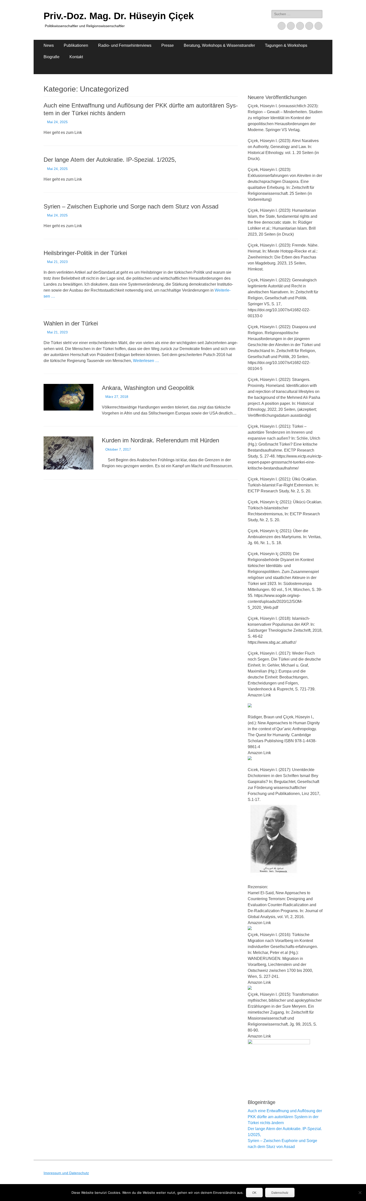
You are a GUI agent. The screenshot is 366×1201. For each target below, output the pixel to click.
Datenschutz (279, 1193)
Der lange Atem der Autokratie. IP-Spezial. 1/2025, (110, 159)
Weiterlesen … (146, 361)
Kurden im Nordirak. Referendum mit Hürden (160, 440)
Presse (167, 45)
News (49, 45)
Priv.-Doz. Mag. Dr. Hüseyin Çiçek (119, 16)
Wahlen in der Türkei (71, 323)
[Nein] (359, 1192)
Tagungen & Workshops (286, 45)
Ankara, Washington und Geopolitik (148, 387)
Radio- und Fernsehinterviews (124, 45)
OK (254, 1193)
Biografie (52, 57)
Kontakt (76, 57)
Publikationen (76, 45)
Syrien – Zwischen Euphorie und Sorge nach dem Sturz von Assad (131, 206)
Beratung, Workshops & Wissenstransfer (219, 45)
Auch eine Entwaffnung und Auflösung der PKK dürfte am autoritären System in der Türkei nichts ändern (285, 1117)
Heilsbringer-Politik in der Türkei (85, 253)
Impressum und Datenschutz (66, 1173)
